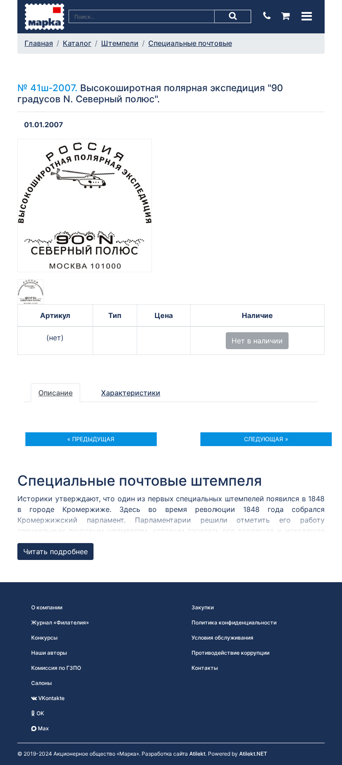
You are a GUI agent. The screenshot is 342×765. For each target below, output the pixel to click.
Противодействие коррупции (230, 652)
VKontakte (51, 698)
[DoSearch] (233, 16)
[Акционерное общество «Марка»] (44, 16)
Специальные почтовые (190, 43)
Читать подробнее (55, 551)
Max (43, 728)
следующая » (266, 439)
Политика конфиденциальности (234, 622)
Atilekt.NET (253, 753)
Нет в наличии (257, 340)
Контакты (204, 667)
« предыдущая (90, 439)
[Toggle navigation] (307, 16)
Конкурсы (44, 637)
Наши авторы (49, 652)
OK (39, 713)
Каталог (77, 43)
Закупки (202, 607)
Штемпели (119, 43)
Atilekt (197, 753)
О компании (46, 607)
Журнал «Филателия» (60, 622)
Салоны (41, 683)
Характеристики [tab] (130, 392)
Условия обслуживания (222, 637)
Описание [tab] (55, 392)
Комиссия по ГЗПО (56, 667)
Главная (38, 43)
